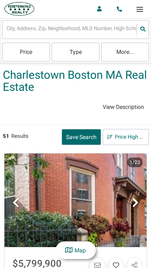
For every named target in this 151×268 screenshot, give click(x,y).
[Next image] (135, 203)
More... (125, 52)
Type (76, 52)
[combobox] (7, 29)
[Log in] (99, 9)
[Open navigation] (139, 9)
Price (26, 52)
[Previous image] (15, 203)
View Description (123, 107)
